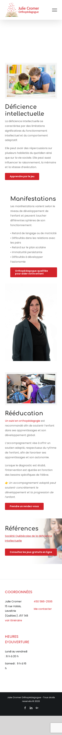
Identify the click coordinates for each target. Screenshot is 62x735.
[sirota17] (31, 66)
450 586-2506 (43, 601)
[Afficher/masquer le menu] (54, 10)
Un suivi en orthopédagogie (23, 421)
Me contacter (43, 609)
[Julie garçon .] (31, 375)
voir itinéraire (13, 620)
